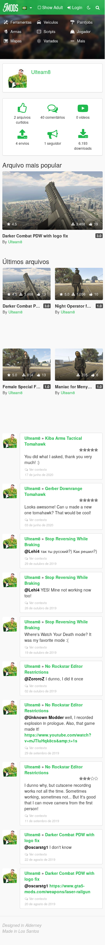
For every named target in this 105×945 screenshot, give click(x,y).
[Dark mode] (89, 7)
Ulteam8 (41, 71)
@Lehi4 (32, 551)
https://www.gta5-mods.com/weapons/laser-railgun (57, 888)
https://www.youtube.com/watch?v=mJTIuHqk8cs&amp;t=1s (57, 738)
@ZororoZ (34, 679)
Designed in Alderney (22, 925)
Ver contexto (38, 469)
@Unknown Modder (44, 717)
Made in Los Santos (20, 931)
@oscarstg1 (36, 847)
